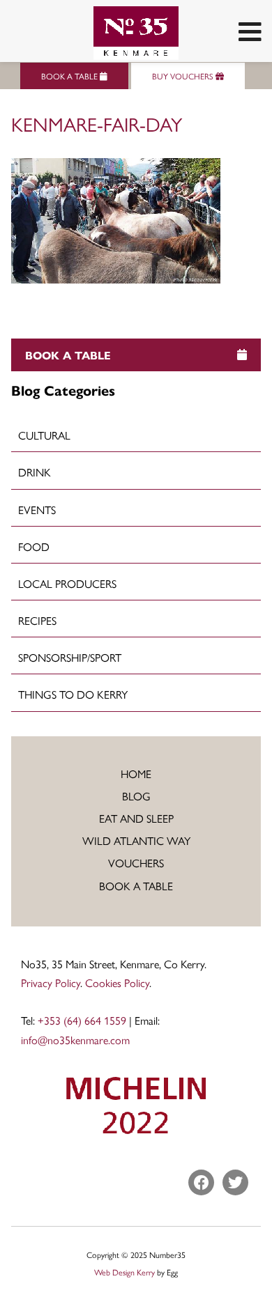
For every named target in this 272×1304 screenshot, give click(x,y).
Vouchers (136, 863)
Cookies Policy (117, 983)
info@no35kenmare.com (75, 1040)
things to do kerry (73, 694)
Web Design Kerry (124, 1272)
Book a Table (136, 886)
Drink (34, 472)
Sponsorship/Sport (69, 657)
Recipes (37, 620)
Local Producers (67, 583)
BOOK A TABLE (70, 76)
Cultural (44, 435)
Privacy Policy (50, 983)
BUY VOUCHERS (184, 76)
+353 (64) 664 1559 (82, 1020)
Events (37, 510)
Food (34, 546)
